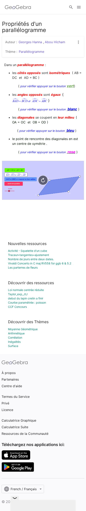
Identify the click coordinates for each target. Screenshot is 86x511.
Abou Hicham (55, 42)
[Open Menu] (78, 7)
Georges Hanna (31, 42)
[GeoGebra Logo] (18, 7)
